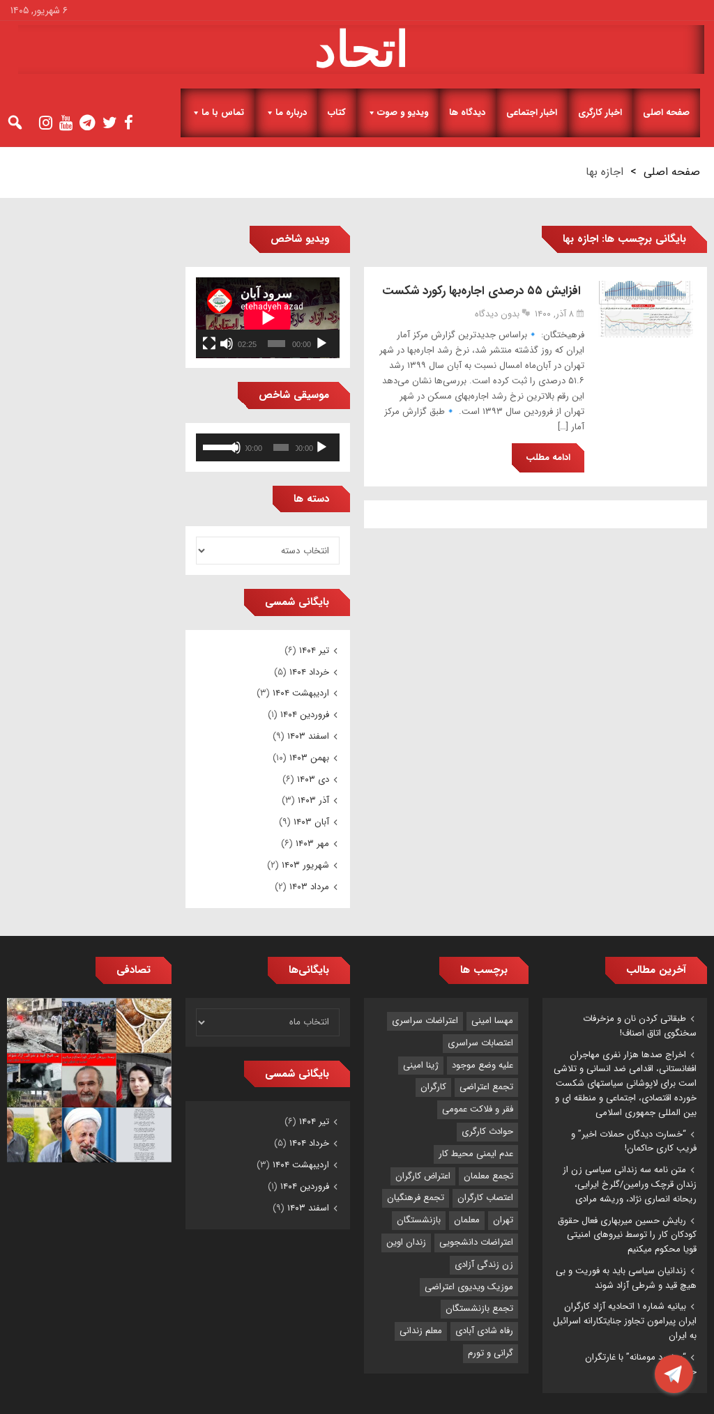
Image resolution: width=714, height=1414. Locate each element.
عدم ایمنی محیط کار (476, 1153)
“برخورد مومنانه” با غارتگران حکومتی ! (641, 1364)
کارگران (433, 1086)
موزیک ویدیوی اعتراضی (469, 1286)
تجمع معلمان (488, 1176)
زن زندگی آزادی (484, 1264)
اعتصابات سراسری (480, 1043)
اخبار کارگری (600, 112)
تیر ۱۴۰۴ (314, 650)
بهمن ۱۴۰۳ (309, 758)
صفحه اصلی (666, 112)
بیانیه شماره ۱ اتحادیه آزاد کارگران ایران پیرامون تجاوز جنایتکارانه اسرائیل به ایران (625, 1321)
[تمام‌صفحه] (209, 344)
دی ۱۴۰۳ (313, 779)
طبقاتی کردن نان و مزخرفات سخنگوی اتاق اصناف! (640, 1025)
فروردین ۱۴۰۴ (304, 714)
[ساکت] (227, 344)
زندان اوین (406, 1242)
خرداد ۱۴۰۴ (309, 672)
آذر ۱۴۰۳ (313, 800)
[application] (268, 317)
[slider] (216, 446)
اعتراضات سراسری (425, 1020)
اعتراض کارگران (422, 1176)
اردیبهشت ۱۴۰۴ (301, 693)
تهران (503, 1220)
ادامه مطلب (548, 457)
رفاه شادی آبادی (484, 1330)
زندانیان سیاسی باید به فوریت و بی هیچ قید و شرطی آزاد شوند (626, 1278)
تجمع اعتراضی (486, 1086)
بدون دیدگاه (497, 314)
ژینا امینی (421, 1065)
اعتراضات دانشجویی (476, 1242)
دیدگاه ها (467, 112)
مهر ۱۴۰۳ (312, 843)
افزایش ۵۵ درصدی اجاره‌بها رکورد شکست (483, 291)
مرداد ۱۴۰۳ (309, 886)
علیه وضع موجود (482, 1065)
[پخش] (321, 344)
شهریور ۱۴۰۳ (305, 865)
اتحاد (361, 49)
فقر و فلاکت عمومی (477, 1109)
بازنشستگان (419, 1220)
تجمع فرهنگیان (415, 1197)
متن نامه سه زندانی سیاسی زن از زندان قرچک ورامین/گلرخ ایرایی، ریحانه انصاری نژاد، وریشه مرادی (630, 1184)
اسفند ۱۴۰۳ (308, 736)
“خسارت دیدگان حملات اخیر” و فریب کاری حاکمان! (634, 1141)
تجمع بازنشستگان (479, 1308)
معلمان (467, 1220)
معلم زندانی (421, 1330)
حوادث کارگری (487, 1131)
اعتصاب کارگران (485, 1197)
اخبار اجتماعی (531, 112)
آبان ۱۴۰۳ (311, 822)
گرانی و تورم (490, 1353)
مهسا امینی (492, 1020)
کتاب (337, 112)
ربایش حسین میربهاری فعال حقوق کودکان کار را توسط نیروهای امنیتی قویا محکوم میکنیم (627, 1235)
